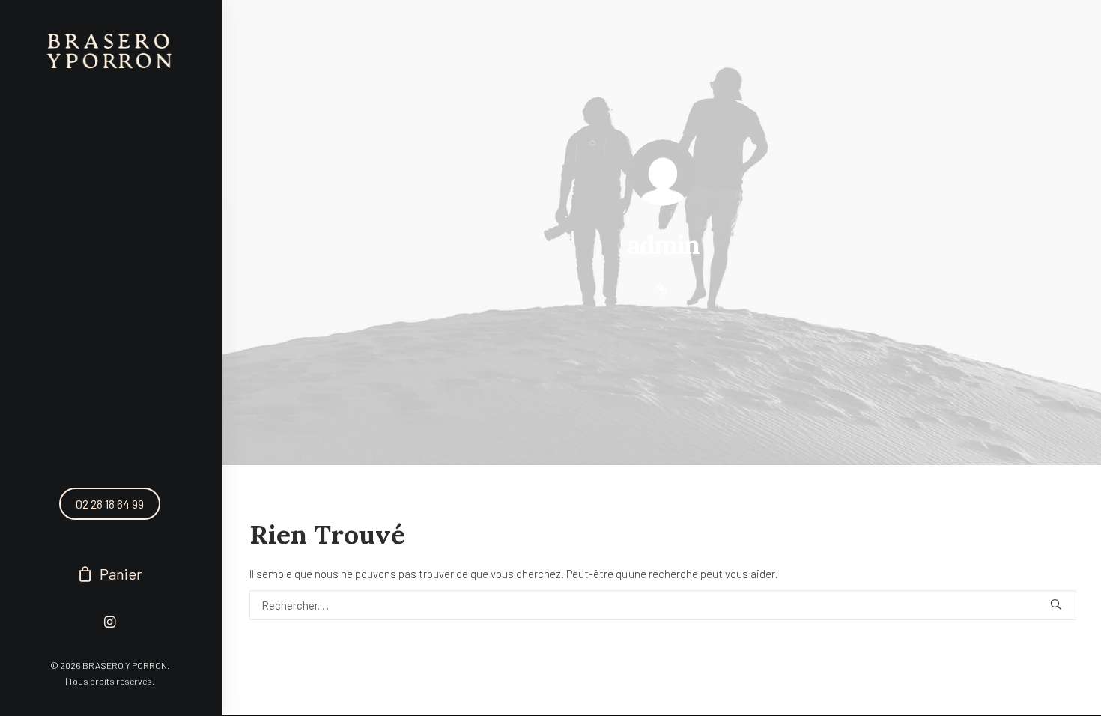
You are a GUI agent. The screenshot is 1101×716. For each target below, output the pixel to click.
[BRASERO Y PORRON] (109, 51)
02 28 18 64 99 (110, 504)
